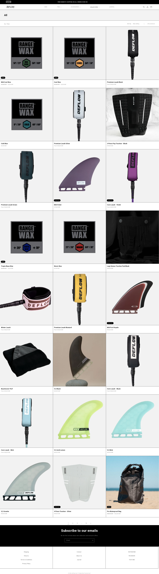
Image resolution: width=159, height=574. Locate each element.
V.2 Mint (110, 450)
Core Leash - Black (114, 389)
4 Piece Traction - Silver (62, 511)
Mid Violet (57, 205)
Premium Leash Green (9, 205)
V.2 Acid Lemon (59, 450)
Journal (79, 559)
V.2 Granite (5, 511)
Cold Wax (4, 143)
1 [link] (68, 523)
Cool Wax (57, 82)
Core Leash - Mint (7, 450)
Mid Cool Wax (6, 82)
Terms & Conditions (26, 559)
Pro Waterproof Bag (114, 511)
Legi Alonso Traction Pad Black (118, 266)
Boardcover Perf (7, 389)
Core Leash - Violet (114, 205)
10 (86, 523)
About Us (79, 556)
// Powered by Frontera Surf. (84, 573)
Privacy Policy (26, 563)
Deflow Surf (74, 573)
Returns (26, 556)
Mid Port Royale (113, 327)
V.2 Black (57, 389)
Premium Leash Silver (62, 143)
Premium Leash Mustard (63, 327)
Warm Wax (58, 266)
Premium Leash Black (115, 82)
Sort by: (129, 23)
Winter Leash (6, 327)
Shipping (26, 552)
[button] (59, 7)
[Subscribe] (92, 540)
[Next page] (91, 523)
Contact (79, 552)
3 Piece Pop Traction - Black (117, 143)
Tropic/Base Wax (7, 266)
